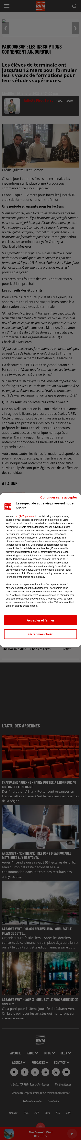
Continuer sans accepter (58, 497)
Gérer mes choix (40, 634)
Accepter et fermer (40, 620)
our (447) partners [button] (24, 516)
